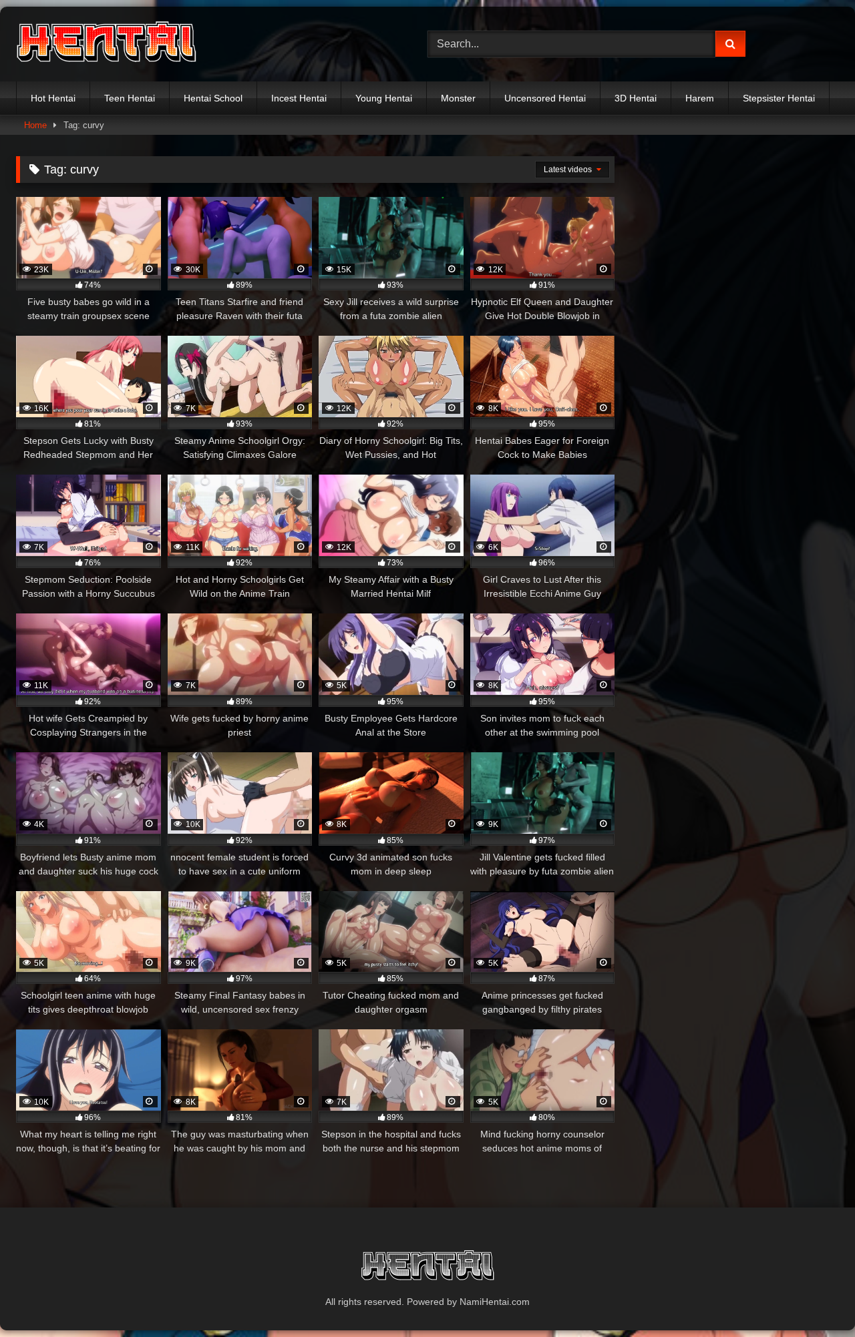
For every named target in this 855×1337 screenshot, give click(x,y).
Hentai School (213, 98)
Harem (699, 98)
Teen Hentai (129, 98)
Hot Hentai (53, 98)
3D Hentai (636, 98)
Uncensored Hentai (545, 98)
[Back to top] (813, 1297)
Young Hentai (383, 98)
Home (35, 125)
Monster (458, 98)
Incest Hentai (299, 98)
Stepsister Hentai (779, 98)
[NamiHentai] (106, 44)
